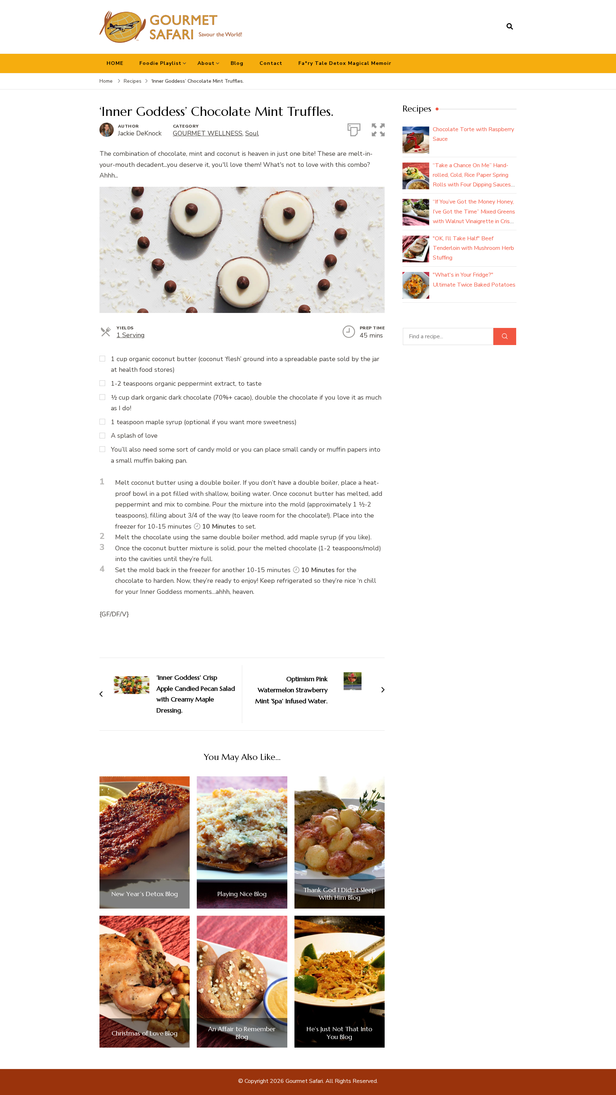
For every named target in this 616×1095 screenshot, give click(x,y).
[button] (378, 128)
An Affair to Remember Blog (242, 1032)
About (206, 63)
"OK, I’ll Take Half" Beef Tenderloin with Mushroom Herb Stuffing (473, 248)
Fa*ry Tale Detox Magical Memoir (344, 63)
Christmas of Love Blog (145, 1033)
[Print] (354, 128)
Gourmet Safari (304, 1081)
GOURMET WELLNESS (207, 133)
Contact (271, 63)
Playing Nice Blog (242, 894)
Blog (237, 63)
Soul (252, 133)
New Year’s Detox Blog (144, 894)
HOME (115, 63)
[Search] (504, 336)
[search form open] (510, 26)
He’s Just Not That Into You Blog (339, 1032)
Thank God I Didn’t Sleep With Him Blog (339, 893)
